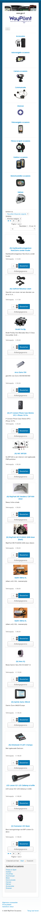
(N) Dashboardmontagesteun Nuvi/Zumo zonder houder (20, 249)
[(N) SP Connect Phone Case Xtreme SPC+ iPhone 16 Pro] (20, 405)
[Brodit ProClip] (20, 321)
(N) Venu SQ (20, 661)
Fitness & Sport (11, 870)
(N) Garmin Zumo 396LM (20, 702)
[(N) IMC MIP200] (20, 445)
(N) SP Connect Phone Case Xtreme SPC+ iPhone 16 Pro (20, 414)
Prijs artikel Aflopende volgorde (16, 214)
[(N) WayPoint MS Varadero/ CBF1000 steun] (20, 488)
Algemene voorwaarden (10, 902)
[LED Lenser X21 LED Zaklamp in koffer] (20, 777)
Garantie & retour (8, 907)
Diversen (9, 888)
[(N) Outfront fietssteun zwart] (20, 281)
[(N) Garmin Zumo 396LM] (20, 694)
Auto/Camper (10, 876)
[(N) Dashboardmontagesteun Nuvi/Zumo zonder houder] (20, 240)
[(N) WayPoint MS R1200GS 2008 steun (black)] (20, 529)
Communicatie (10, 880)
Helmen (8, 884)
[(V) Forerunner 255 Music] (20, 818)
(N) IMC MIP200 (20, 453)
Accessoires (10, 886)
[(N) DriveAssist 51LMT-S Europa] (20, 737)
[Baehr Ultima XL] (20, 570)
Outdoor (8, 872)
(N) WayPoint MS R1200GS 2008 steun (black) (20, 538)
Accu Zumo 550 (20, 372)
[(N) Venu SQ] (20, 653)
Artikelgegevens (20, 271)
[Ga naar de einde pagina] (19, 220)
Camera (8, 882)
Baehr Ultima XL (21, 578)
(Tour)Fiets (9, 874)
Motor (8, 878)
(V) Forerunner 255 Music (20, 826)
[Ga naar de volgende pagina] (14, 220)
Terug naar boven (33, 911)
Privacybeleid (6, 904)
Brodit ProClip (20, 329)
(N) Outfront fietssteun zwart (20, 289)
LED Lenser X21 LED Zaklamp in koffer (20, 785)
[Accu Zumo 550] (20, 364)
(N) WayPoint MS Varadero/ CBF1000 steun (20, 497)
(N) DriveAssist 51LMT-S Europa (20, 745)
